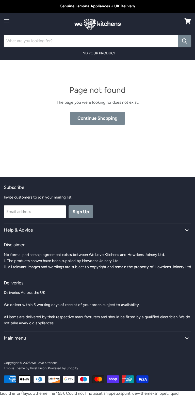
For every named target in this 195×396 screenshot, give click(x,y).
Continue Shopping (97, 118)
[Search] (184, 41)
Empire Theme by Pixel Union (25, 368)
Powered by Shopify (63, 368)
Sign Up (81, 212)
